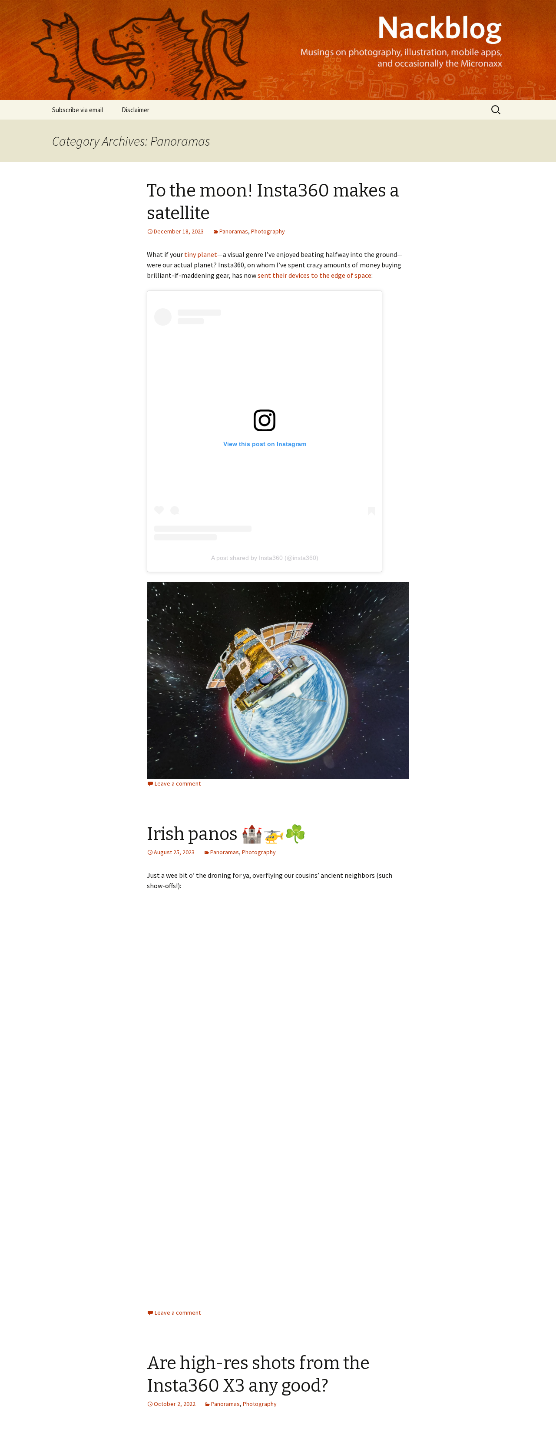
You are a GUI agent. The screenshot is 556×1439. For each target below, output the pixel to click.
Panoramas (233, 231)
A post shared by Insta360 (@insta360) (264, 557)
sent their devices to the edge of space (314, 275)
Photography (268, 231)
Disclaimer (135, 110)
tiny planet (200, 254)
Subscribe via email (77, 110)
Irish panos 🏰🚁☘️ (226, 834)
